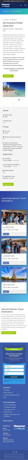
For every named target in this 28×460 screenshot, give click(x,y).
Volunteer (6, 390)
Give (5, 397)
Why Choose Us (8, 392)
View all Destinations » (9, 332)
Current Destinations (10, 405)
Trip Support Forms (9, 409)
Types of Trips (8, 412)
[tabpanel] (19, 100)
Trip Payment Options (10, 407)
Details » (6, 234)
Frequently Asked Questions (12, 395)
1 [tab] (14, 104)
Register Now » (8, 76)
